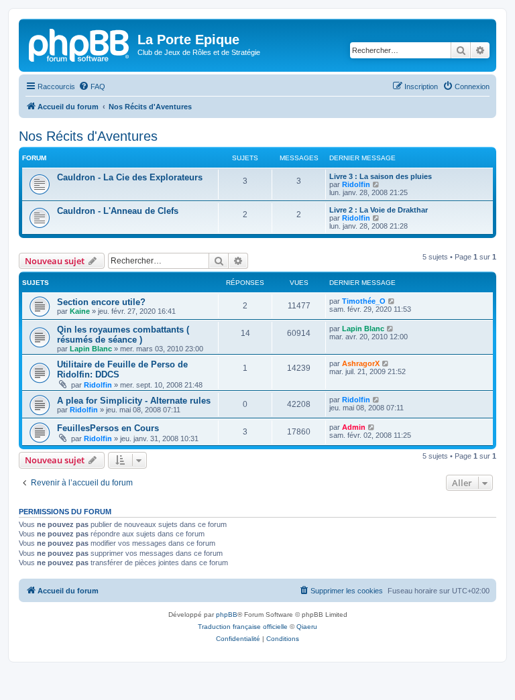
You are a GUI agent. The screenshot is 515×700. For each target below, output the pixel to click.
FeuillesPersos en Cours (108, 428)
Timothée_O (364, 301)
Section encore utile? (101, 302)
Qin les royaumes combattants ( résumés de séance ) (123, 335)
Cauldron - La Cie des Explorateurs (130, 177)
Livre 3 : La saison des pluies (380, 176)
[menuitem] (91, 86)
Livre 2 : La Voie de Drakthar (378, 210)
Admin (353, 427)
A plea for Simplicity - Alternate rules (134, 401)
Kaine (80, 311)
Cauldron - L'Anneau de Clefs (117, 211)
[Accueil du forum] (79, 43)
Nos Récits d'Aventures (88, 136)
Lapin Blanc (91, 349)
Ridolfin (356, 184)
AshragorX (361, 363)
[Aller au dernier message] (392, 301)
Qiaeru (306, 626)
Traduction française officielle (243, 626)
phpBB (226, 614)
